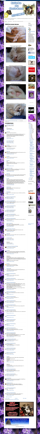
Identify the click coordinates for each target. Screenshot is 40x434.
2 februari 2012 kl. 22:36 (10, 194)
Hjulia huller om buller (10, 124)
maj (30, 135)
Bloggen (6, 21)
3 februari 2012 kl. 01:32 (10, 235)
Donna (7, 156)
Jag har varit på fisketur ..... (32, 169)
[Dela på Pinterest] (22, 120)
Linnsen (8, 131)
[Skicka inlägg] (18, 120)
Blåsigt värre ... (31, 140)
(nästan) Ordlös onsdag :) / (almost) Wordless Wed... (32, 145)
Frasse (7, 356)
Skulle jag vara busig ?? (32, 150)
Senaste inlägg (7, 398)
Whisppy (8, 173)
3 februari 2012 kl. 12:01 (10, 321)
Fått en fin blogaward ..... (31, 155)
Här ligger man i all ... (32, 167)
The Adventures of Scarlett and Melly (12, 246)
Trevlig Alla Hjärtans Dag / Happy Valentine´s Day (32, 158)
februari (31, 138)
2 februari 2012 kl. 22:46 (10, 203)
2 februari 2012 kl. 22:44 (10, 198)
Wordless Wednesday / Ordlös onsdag (32, 175)
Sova (8, 121)
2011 (30, 178)
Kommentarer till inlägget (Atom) (14, 399)
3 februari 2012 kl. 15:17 (10, 380)
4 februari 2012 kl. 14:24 (10, 395)
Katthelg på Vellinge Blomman (32, 160)
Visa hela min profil (31, 42)
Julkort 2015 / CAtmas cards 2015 (18, 21)
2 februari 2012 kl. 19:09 (10, 171)
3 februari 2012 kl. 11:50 (10, 302)
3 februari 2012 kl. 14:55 (10, 371)
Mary (7, 178)
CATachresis (8, 268)
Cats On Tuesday (32, 139)
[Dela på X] (21, 120)
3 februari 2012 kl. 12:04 (10, 330)
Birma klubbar (10, 21)
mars (30, 137)
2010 (30, 179)
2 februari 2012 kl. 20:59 (10, 184)
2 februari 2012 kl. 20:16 (10, 176)
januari (31, 177)
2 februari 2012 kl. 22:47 (10, 207)
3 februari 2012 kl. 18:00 (10, 385)
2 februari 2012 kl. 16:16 (10, 129)
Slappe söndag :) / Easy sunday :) (32, 148)
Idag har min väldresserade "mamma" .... (32, 164)
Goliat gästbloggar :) (32, 151)
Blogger (23, 426)
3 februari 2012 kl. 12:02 (10, 325)
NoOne (7, 263)
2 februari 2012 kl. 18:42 (10, 158)
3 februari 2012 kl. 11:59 (10, 317)
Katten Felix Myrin (9, 223)
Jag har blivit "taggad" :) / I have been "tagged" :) (32, 142)
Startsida (16, 398)
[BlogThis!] (20, 120)
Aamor (7, 160)
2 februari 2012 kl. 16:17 (10, 138)
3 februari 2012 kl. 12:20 (10, 354)
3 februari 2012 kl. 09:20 (10, 261)
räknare (29, 46)
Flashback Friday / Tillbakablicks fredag (32, 172)
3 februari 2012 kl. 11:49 (10, 298)
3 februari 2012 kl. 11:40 (10, 289)
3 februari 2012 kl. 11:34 (10, 280)
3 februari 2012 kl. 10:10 (10, 266)
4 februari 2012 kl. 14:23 (10, 390)
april (30, 136)
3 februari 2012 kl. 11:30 (10, 271)
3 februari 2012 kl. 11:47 (10, 294)
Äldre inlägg (24, 398)
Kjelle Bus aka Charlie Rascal (10, 214)
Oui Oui (8, 250)
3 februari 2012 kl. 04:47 (10, 253)
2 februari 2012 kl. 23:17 (10, 226)
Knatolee (8, 233)
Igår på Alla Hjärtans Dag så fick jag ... (32, 153)
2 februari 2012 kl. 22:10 (10, 189)
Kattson (8, 151)
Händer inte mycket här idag (32, 173)
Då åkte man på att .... (32, 162)
